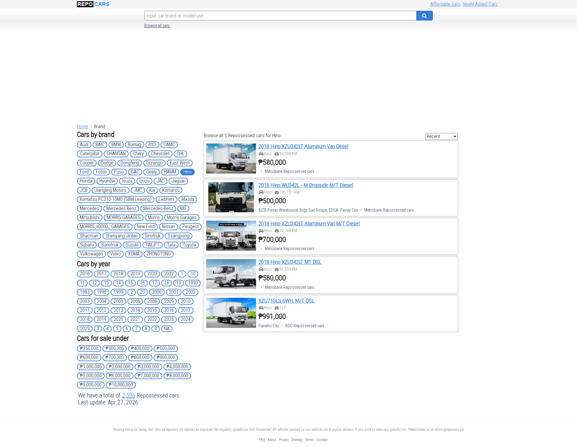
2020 (152, 273)
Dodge (107, 163)
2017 (101, 273)
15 (130, 283)
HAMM (170, 172)
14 (118, 283)
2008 (152, 301)
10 (193, 273)
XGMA (133, 254)
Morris (154, 217)
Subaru (87, 245)
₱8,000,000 (177, 376)
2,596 (128, 395)
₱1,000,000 (91, 367)
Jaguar (178, 181)
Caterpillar (89, 153)
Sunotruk (109, 245)
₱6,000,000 (119, 376)
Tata (171, 245)
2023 (169, 319)
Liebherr (166, 199)
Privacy (284, 440)
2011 (85, 310)
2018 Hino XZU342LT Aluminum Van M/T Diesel (309, 223)
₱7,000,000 (148, 376)
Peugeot (190, 226)
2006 (135, 301)
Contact (322, 440)
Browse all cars (157, 25)
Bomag (134, 144)
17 (154, 283)
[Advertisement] (288, 78)
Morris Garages (182, 217)
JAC (160, 181)
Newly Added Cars (480, 4)
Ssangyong (178, 236)
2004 (101, 301)
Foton (101, 172)
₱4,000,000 (177, 367)
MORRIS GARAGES (124, 217)
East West (180, 163)
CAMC (169, 144)
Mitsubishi (89, 217)
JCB (83, 190)
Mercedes (89, 208)
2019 (135, 273)
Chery (138, 153)
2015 (152, 310)
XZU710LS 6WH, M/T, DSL (286, 300)
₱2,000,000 (119, 367)
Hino (187, 172)
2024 (186, 319)
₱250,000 (89, 348)
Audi (84, 144)
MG (183, 208)
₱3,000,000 (148, 367)
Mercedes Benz (121, 208)
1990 (193, 283)
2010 (186, 301)
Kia (152, 190)
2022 (169, 273)
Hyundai (107, 181)
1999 (118, 292)
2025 (85, 328)
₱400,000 (140, 348)
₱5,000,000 (91, 376)
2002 (190, 292)
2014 (135, 310)
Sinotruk (152, 236)
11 (82, 283)
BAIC (100, 144)
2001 (174, 292)
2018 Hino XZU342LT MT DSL (290, 262)
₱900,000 (166, 357)
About (271, 440)
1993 (85, 292)
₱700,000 (114, 357)
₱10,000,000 (121, 385)
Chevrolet (160, 153)
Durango (154, 163)
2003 (85, 301)
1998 (101, 292)
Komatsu (170, 190)
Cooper (87, 163)
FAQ (262, 440)
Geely (151, 172)
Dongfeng (130, 163)
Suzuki (132, 245)
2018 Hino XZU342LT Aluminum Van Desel (303, 146)
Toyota (189, 245)
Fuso (119, 172)
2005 (118, 301)
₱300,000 (114, 348)
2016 (85, 273)
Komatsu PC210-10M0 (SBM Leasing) (115, 199)
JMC (138, 190)
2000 (157, 292)
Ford (84, 172)
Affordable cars (445, 4)
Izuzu (144, 181)
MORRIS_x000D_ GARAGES (105, 226)
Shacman (89, 236)
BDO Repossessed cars (305, 325)
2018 (118, 273)
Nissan (168, 226)
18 (166, 283)
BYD (152, 144)
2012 (101, 310)
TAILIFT (152, 245)
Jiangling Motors (111, 190)
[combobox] (280, 15)
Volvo (115, 254)
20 (142, 292)
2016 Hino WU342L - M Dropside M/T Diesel (305, 185)
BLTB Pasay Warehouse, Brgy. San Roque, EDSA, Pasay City (308, 210)
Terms (309, 440)
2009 (169, 301)
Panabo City (268, 325)
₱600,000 (89, 357)
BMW (116, 144)
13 (106, 283)
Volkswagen (91, 254)
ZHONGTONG (159, 254)
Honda (86, 181)
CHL (180, 153)
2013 (118, 310)
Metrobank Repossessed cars (289, 171)
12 (94, 283)
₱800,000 (140, 357)
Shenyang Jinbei (121, 236)
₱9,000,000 (91, 385)
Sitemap (297, 440)
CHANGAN (116, 153)
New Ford (146, 226)
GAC (135, 172)
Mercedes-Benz (158, 208)
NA (166, 328)
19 (178, 283)
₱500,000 (166, 348)
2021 (135, 319)
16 (142, 283)
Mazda (188, 199)
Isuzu (127, 181)
